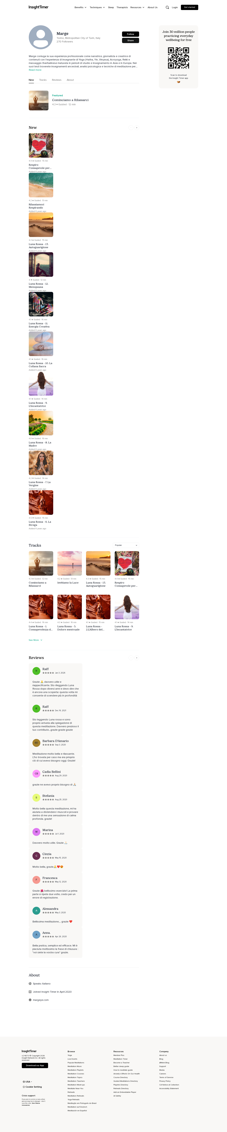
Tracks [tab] (43, 80)
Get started (189, 7)
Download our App (35, 1065)
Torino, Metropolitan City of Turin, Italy (78, 38)
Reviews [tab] (56, 80)
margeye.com (41, 1000)
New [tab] (31, 80)
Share (130, 40)
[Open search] (167, 7)
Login (175, 7)
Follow (130, 34)
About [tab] (70, 80)
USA (27, 1081)
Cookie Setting (33, 1086)
